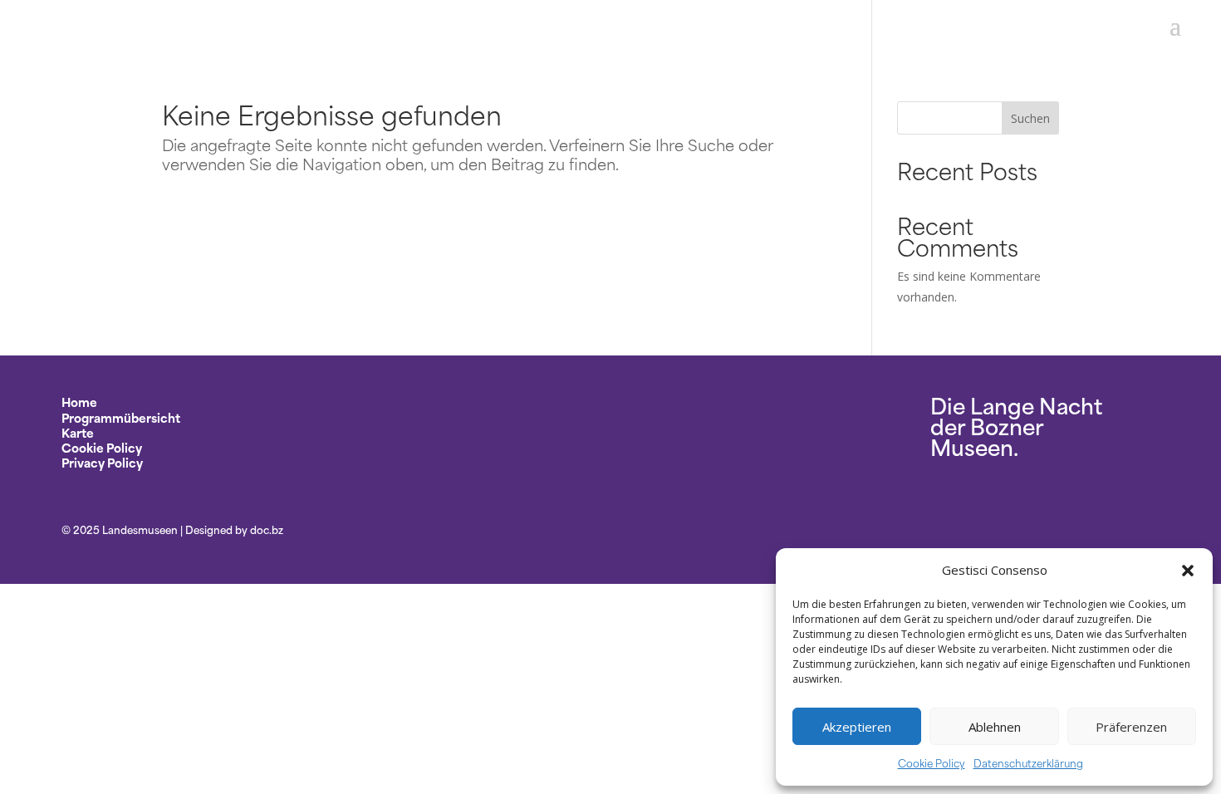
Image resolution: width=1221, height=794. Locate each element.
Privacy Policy (102, 462)
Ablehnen (994, 726)
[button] (1187, 570)
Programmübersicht (120, 417)
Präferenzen (1131, 726)
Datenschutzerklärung (1028, 762)
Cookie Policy (931, 762)
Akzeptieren (856, 726)
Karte (77, 432)
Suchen (1030, 118)
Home (79, 401)
